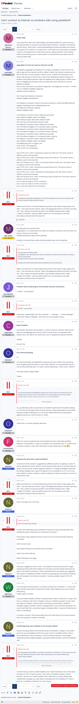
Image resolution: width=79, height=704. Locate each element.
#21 (76, 34)
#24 (76, 225)
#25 (76, 245)
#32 (76, 438)
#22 (76, 61)
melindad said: (22, 195)
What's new (15, 8)
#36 (76, 516)
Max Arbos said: (23, 249)
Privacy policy (66, 702)
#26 (76, 283)
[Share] (72, 34)
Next (38, 29)
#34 (76, 480)
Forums (5, 8)
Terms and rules (55, 702)
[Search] (76, 8)
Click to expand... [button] (47, 402)
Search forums (13, 12)
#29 (76, 349)
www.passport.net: (51, 172)
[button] (21, 8)
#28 (76, 322)
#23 (76, 191)
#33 (76, 455)
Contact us (46, 702)
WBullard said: (22, 649)
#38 (76, 583)
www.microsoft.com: (51, 153)
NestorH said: (22, 520)
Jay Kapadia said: (23, 305)
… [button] (28, 29)
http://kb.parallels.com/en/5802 (64, 410)
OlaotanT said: (22, 385)
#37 (76, 563)
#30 (76, 381)
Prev (4, 29)
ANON (5, 23)
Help (73, 702)
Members (27, 8)
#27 (76, 301)
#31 (76, 420)
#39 (76, 622)
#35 (76, 498)
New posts (4, 12)
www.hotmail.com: (51, 167)
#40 (76, 645)
